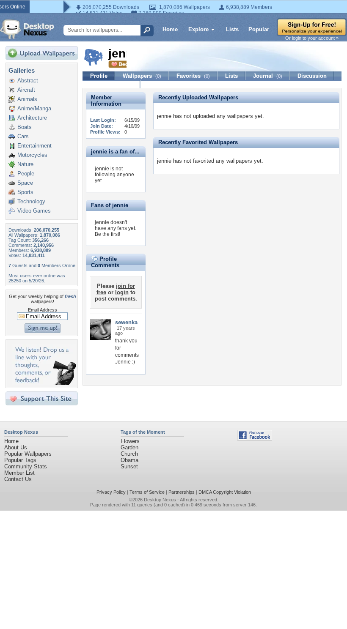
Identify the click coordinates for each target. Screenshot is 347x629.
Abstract (27, 80)
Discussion (312, 76)
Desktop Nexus (160, 499)
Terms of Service (147, 492)
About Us (15, 447)
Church (129, 454)
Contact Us (18, 479)
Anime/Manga (34, 108)
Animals (27, 99)
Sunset (129, 466)
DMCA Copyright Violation (224, 492)
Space (25, 183)
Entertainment (34, 145)
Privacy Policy (111, 492)
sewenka (126, 322)
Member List (19, 473)
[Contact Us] (44, 383)
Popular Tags (20, 460)
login (122, 292)
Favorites (193, 76)
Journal (267, 76)
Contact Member (111, 84)
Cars (23, 136)
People (25, 173)
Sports (25, 192)
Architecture (32, 118)
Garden (129, 447)
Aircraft (26, 90)
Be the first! (107, 234)
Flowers (130, 441)
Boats (24, 127)
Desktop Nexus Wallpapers (27, 29)
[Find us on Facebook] (254, 438)
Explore (198, 29)
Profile (98, 76)
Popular (258, 29)
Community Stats (25, 466)
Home (170, 29)
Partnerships (181, 492)
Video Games (34, 211)
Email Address (42, 309)
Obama (129, 460)
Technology (31, 201)
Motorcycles (32, 155)
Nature (25, 164)
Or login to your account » (312, 38)
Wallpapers (142, 76)
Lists (232, 29)
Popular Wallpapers (28, 454)
